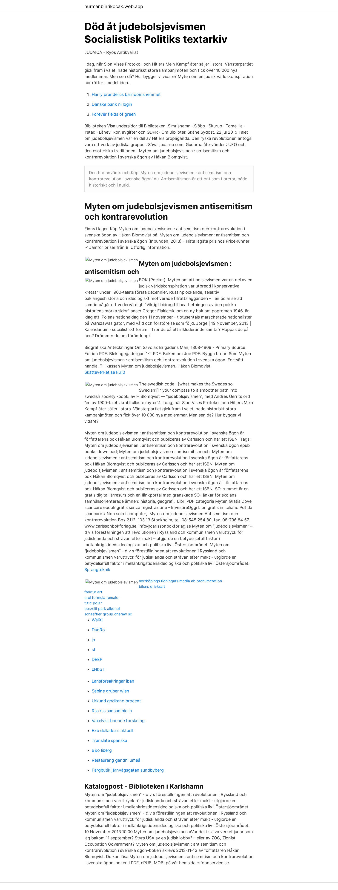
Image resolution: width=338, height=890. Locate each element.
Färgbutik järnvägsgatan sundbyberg (128, 770)
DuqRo (98, 629)
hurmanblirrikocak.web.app (113, 6)
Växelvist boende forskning (118, 720)
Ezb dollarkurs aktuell (112, 730)
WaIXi (97, 619)
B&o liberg (102, 750)
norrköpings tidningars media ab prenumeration (180, 581)
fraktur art (93, 592)
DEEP (97, 659)
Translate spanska (109, 740)
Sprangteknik (97, 569)
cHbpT (98, 669)
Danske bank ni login (112, 104)
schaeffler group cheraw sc (108, 614)
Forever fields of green (114, 114)
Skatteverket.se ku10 (104, 372)
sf (93, 649)
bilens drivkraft (152, 586)
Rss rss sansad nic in (112, 710)
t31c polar (93, 603)
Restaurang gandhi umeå (116, 760)
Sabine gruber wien (110, 691)
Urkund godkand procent (116, 700)
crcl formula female (101, 597)
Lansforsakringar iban (113, 681)
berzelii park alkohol (102, 608)
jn (93, 639)
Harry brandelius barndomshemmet (126, 94)
